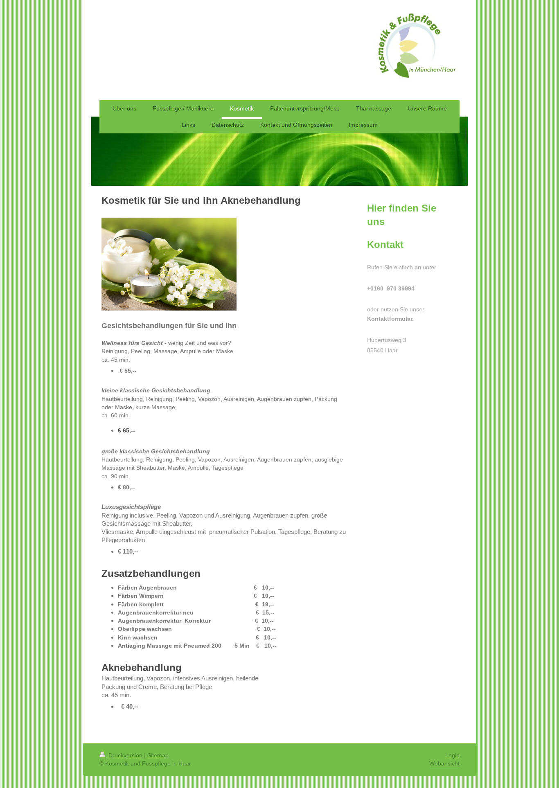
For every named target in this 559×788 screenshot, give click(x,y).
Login (452, 755)
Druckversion (125, 755)
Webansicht (444, 763)
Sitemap (158, 755)
